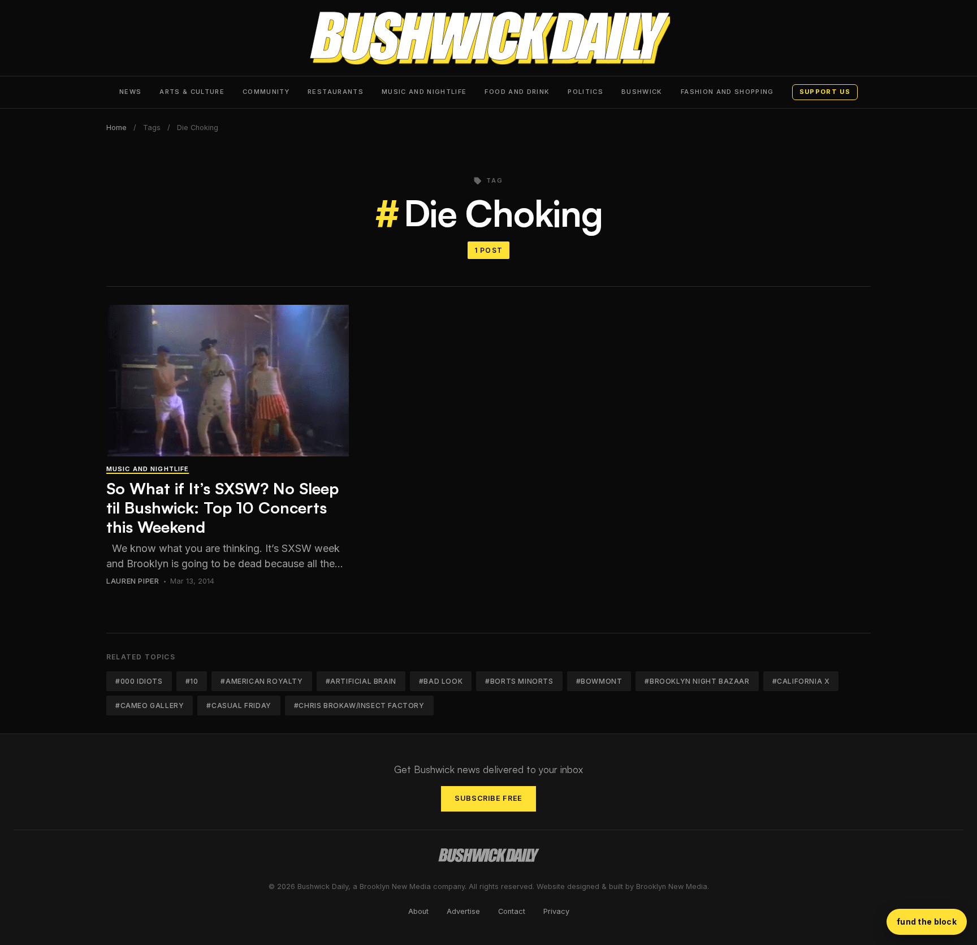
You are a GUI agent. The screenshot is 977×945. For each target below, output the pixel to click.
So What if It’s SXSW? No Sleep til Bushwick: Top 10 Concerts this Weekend (222, 507)
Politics (585, 92)
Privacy (556, 911)
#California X (801, 681)
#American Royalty (261, 681)
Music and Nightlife (424, 92)
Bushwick (642, 92)
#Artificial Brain (361, 681)
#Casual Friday (238, 705)
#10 (191, 681)
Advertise (463, 911)
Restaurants (336, 92)
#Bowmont (599, 681)
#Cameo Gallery (149, 705)
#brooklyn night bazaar (697, 681)
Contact (511, 911)
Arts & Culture (191, 92)
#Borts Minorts (519, 681)
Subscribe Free (488, 798)
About (418, 911)
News (130, 92)
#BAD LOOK (440, 681)
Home (116, 127)
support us (824, 92)
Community (266, 92)
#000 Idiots (139, 681)
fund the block (927, 921)
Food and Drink (517, 92)
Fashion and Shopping (727, 92)
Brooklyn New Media (671, 886)
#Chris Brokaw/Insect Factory (359, 705)
